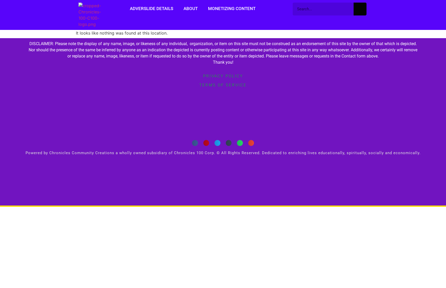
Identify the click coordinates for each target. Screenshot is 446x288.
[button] (195, 143)
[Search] (360, 9)
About (191, 8)
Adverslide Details (151, 8)
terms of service (223, 85)
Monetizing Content (232, 8)
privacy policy (223, 76)
